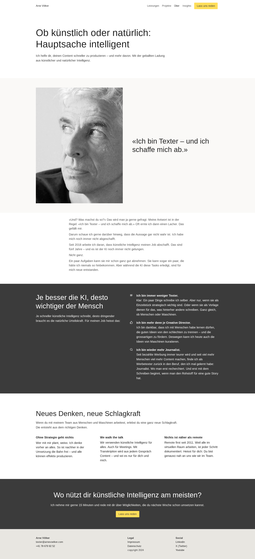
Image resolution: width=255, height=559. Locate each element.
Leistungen (153, 5)
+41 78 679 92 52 (45, 546)
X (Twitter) (181, 546)
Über (176, 5)
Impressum (134, 542)
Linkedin (180, 542)
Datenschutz (134, 546)
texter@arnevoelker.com (49, 542)
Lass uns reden (206, 5)
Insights (187, 5)
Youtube (180, 550)
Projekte (166, 5)
